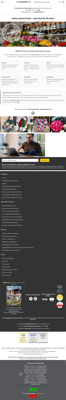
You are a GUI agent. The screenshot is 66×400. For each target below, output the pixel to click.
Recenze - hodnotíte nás (8, 239)
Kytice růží (5, 261)
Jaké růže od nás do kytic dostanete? (12, 217)
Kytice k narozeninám (8, 258)
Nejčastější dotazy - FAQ (8, 205)
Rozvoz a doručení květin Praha (10, 211)
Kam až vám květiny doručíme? (10, 208)
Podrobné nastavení (29, 393)
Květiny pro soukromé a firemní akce (12, 192)
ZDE (18, 102)
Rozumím (33, 389)
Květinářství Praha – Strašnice (10, 180)
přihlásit (45, 160)
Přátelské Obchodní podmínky (10, 222)
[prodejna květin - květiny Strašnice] (14, 295)
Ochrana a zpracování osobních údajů (12, 225)
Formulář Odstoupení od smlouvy (11, 250)
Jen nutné (33, 396)
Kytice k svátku (6, 266)
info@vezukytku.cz (14, 311)
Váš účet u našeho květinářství (10, 233)
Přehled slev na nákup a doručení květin (12, 219)
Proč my (4, 178)
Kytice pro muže (6, 275)
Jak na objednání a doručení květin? (11, 214)
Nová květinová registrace (9, 236)
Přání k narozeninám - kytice (9, 269)
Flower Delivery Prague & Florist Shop (12, 197)
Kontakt (4, 183)
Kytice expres (5, 264)
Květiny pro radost (7, 272)
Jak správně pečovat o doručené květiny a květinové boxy (17, 247)
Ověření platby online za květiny (10, 244)
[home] (25, 2)
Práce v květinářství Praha (9, 189)
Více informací (40, 393)
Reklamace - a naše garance (9, 242)
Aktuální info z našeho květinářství (11, 186)
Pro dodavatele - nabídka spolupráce (11, 194)
